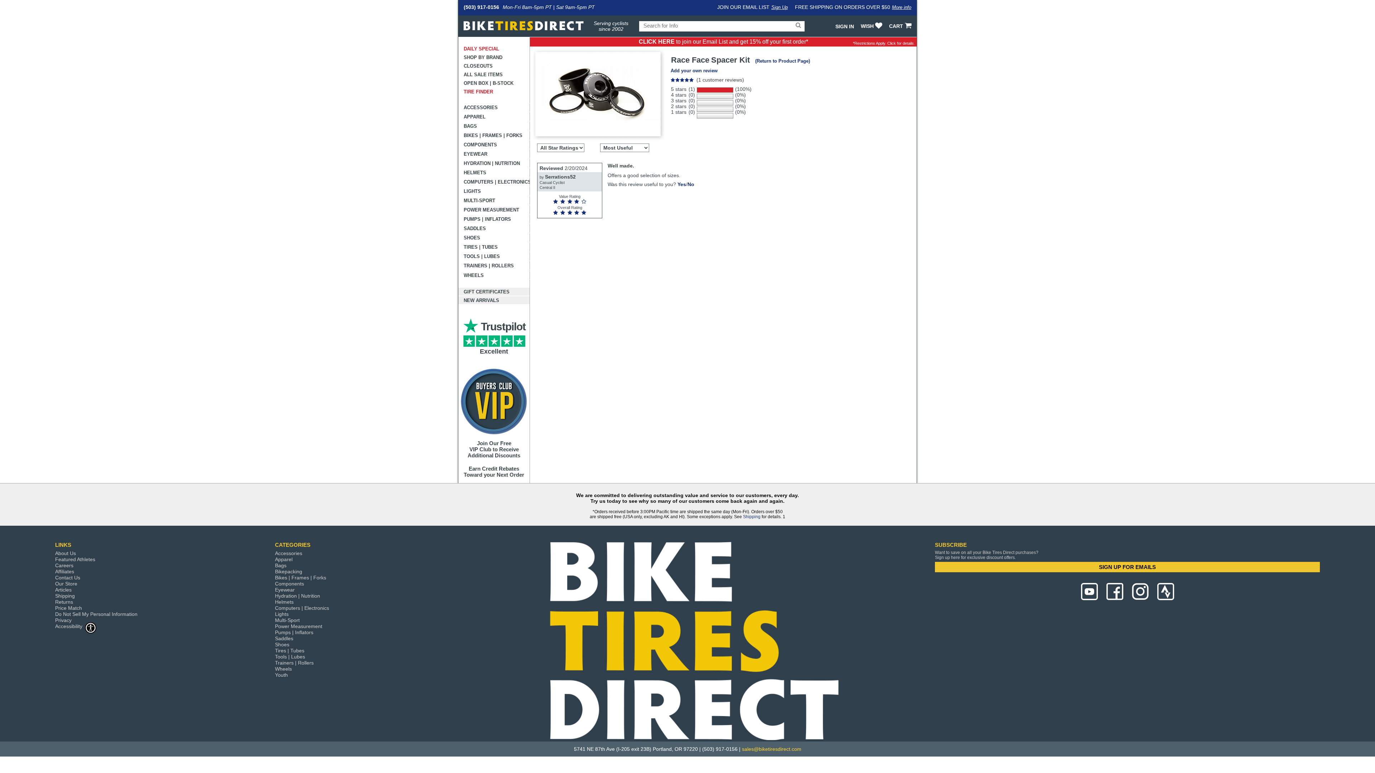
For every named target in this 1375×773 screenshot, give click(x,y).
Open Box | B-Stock (488, 83)
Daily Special (481, 49)
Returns (64, 602)
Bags (470, 126)
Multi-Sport (479, 200)
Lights (472, 191)
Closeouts (478, 66)
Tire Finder (478, 91)
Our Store (66, 584)
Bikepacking (288, 571)
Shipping (752, 516)
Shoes (472, 237)
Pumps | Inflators (487, 219)
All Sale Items (483, 74)
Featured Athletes (75, 559)
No (691, 184)
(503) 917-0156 (481, 7)
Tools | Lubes (482, 256)
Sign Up (779, 7)
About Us (65, 553)
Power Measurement (491, 210)
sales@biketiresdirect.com (771, 749)
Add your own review (694, 70)
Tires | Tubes (481, 247)
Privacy (63, 620)
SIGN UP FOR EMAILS (1127, 567)
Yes (681, 184)
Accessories (481, 107)
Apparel (475, 117)
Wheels (474, 275)
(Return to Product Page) (782, 61)
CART (896, 26)
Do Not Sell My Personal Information (96, 614)
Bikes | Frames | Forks (493, 135)
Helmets (475, 172)
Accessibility (68, 626)
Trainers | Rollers (489, 265)
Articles (63, 590)
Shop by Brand (483, 57)
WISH (867, 26)
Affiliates (64, 571)
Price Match (68, 608)
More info (901, 7)
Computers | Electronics (497, 182)
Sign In (844, 26)
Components (480, 144)
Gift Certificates (487, 292)
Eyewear (475, 154)
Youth (281, 675)
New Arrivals (481, 300)
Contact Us (67, 577)
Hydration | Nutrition (492, 163)
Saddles (475, 228)
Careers (64, 565)
